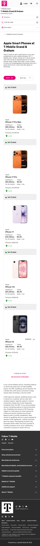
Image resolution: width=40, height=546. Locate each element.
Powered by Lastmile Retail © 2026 (20, 542)
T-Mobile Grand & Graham (14, 34)
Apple (8, 78)
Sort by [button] (25, 78)
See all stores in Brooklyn (20, 377)
